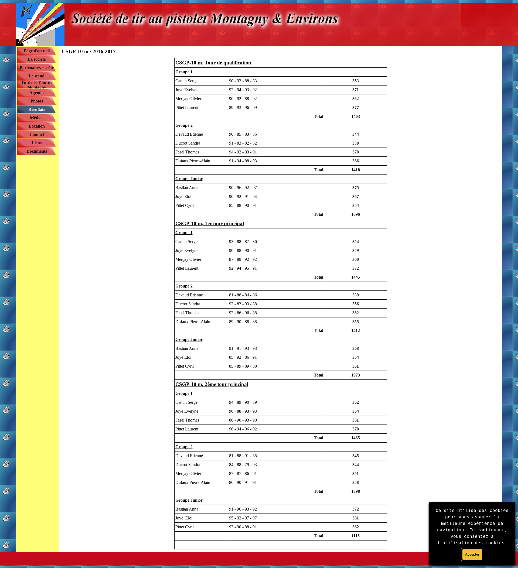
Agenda (36, 92)
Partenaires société (37, 67)
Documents (36, 151)
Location (37, 126)
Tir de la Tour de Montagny (36, 85)
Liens (37, 143)
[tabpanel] (280, 303)
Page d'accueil (37, 51)
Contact (36, 134)
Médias (36, 117)
